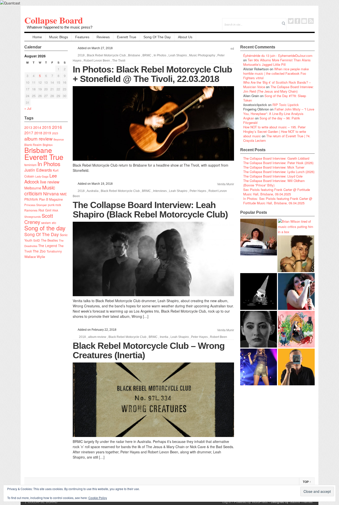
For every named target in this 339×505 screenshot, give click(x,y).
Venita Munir (225, 184)
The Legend (47, 245)
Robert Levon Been (97, 60)
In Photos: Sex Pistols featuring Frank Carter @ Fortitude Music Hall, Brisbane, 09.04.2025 (277, 200)
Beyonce (59, 139)
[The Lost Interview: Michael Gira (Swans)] (296, 367)
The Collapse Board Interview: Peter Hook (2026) (278, 162)
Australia (93, 191)
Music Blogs (58, 37)
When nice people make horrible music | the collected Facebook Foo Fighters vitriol (276, 73)
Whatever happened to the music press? (59, 27)
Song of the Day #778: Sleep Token (274, 98)
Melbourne (32, 187)
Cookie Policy (97, 498)
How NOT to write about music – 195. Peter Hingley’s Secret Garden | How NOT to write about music (274, 131)
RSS (311, 21)
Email (304, 21)
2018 (38, 132)
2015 (46, 127)
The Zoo (39, 251)
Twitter (291, 21)
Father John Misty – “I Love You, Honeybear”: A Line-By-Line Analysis (278, 111)
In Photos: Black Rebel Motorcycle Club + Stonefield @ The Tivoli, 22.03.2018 (152, 74)
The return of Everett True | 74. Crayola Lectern (276, 138)
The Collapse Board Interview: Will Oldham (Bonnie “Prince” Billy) (274, 182)
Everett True (126, 37)
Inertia (164, 337)
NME (63, 194)
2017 (28, 132)
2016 (57, 127)
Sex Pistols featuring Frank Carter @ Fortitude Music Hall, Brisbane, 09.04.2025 (276, 191)
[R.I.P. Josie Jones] (258, 329)
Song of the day (45, 228)
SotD (36, 240)
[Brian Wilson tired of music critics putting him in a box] (296, 226)
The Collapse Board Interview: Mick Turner (273, 167)
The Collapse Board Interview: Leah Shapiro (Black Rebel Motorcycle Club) (150, 209)
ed (232, 48)
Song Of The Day (157, 37)
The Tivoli (118, 60)
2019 (47, 132)
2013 (28, 127)
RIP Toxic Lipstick (285, 104)
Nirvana (51, 193)
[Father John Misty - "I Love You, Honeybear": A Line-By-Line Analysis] (296, 329)
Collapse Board (53, 20)
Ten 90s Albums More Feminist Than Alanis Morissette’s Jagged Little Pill (277, 62)
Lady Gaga (41, 176)
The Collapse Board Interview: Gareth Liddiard (276, 158)
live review (49, 182)
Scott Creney (38, 218)
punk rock (54, 205)
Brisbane (38, 150)
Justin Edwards (38, 170)
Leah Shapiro (178, 55)
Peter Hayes (198, 191)
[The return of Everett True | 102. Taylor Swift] (258, 367)
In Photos (48, 164)
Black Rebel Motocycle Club (127, 337)
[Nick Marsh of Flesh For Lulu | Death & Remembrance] (295, 253)
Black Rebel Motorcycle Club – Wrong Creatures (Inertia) (149, 350)
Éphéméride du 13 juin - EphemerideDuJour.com (277, 55)
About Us (185, 37)
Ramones (30, 210)
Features (82, 37)
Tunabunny (54, 251)
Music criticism (39, 190)
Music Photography (202, 55)
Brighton (48, 145)
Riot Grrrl (44, 210)
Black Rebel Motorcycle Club (106, 55)
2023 (55, 133)
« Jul (27, 108)
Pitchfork (31, 199)
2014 (37, 127)
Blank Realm (33, 145)
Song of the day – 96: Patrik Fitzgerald (271, 120)
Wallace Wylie (34, 256)
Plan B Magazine (51, 199)
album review (38, 138)
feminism (30, 165)
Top (307, 482)
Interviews (160, 191)
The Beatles (49, 240)
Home (37, 37)
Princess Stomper (35, 205)
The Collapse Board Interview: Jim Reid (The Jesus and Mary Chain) (278, 89)
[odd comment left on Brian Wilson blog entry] (258, 237)
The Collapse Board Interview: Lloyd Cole (273, 176)
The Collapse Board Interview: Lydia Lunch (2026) (278, 171)
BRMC (146, 55)
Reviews (103, 37)
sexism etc (48, 222)
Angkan (248, 118)
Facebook (297, 21)
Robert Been (218, 337)
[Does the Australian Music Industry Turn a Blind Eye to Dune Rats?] (258, 291)
